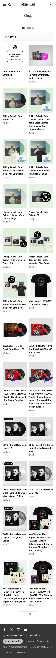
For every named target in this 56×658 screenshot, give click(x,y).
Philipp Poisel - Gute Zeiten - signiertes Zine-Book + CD (14, 260)
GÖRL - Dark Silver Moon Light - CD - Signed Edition (15, 537)
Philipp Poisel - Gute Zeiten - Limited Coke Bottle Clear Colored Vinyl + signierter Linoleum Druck (39, 123)
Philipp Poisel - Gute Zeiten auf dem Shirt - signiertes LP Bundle (39, 170)
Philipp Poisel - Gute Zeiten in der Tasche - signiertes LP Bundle (13, 170)
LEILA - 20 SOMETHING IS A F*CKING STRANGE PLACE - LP (40, 349)
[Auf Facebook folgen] (4, 630)
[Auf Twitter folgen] (11, 630)
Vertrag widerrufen (13, 641)
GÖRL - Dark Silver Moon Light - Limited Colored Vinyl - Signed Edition (15, 492)
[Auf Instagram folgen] (18, 630)
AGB (5, 647)
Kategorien (10, 36)
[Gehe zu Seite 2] (35, 614)
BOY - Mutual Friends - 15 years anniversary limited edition (40, 74)
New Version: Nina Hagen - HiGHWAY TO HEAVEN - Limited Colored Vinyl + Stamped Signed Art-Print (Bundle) (15, 595)
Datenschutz (43, 641)
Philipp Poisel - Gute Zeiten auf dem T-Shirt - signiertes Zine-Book (14, 304)
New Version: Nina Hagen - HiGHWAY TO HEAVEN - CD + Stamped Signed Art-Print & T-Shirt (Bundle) (40, 595)
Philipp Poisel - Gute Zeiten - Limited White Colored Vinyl (13, 215)
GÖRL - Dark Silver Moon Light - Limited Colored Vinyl (41, 448)
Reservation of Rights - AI (41, 647)
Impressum (29, 641)
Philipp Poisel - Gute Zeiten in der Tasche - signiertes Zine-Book (39, 260)
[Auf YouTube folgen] (25, 630)
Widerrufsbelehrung (18, 647)
